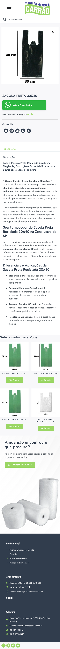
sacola (30, 114)
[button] (53, 32)
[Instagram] (3, 645)
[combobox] (30, 19)
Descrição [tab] (10, 149)
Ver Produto (14, 380)
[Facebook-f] (8, 645)
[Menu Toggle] (9, 8)
